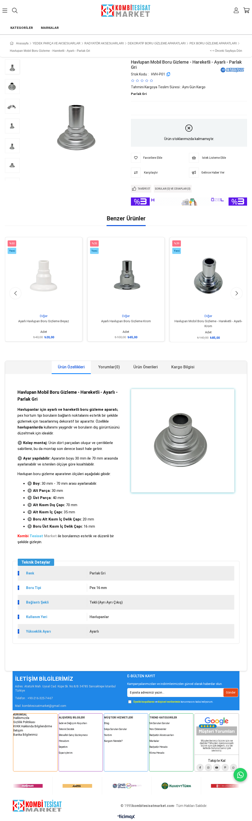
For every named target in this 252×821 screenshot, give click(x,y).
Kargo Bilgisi (182, 367)
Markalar (154, 741)
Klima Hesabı (156, 752)
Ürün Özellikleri (71, 367)
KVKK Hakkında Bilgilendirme (32, 726)
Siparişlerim (66, 752)
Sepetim (63, 747)
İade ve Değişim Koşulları (73, 723)
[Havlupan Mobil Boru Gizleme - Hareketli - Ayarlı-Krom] (208, 276)
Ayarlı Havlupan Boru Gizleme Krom (126, 321)
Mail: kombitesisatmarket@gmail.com (40, 706)
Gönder (231, 692)
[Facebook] (200, 767)
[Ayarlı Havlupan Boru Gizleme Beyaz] (44, 276)
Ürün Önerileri (145, 367)
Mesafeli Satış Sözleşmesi (73, 735)
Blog (106, 723)
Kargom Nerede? (113, 741)
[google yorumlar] (216, 725)
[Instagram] (208, 767)
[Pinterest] (225, 767)
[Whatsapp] (233, 767)
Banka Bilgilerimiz (25, 734)
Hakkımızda (21, 718)
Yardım (108, 735)
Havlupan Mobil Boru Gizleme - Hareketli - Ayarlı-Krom (208, 323)
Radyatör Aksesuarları (161, 735)
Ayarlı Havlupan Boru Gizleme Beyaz (43, 321)
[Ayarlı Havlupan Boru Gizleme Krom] (126, 276)
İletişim (18, 730)
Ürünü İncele (49, 305)
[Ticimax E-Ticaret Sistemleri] (126, 817)
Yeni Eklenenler (157, 729)
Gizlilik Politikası (24, 722)
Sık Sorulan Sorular (159, 723)
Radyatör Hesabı (158, 747)
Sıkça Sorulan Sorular (115, 729)
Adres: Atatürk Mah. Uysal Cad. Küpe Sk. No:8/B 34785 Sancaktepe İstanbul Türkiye (65, 688)
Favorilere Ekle (38, 305)
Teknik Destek (66, 729)
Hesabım (64, 741)
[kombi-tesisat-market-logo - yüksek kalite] (37, 806)
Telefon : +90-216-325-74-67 (34, 698)
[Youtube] (216, 767)
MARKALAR (50, 28)
